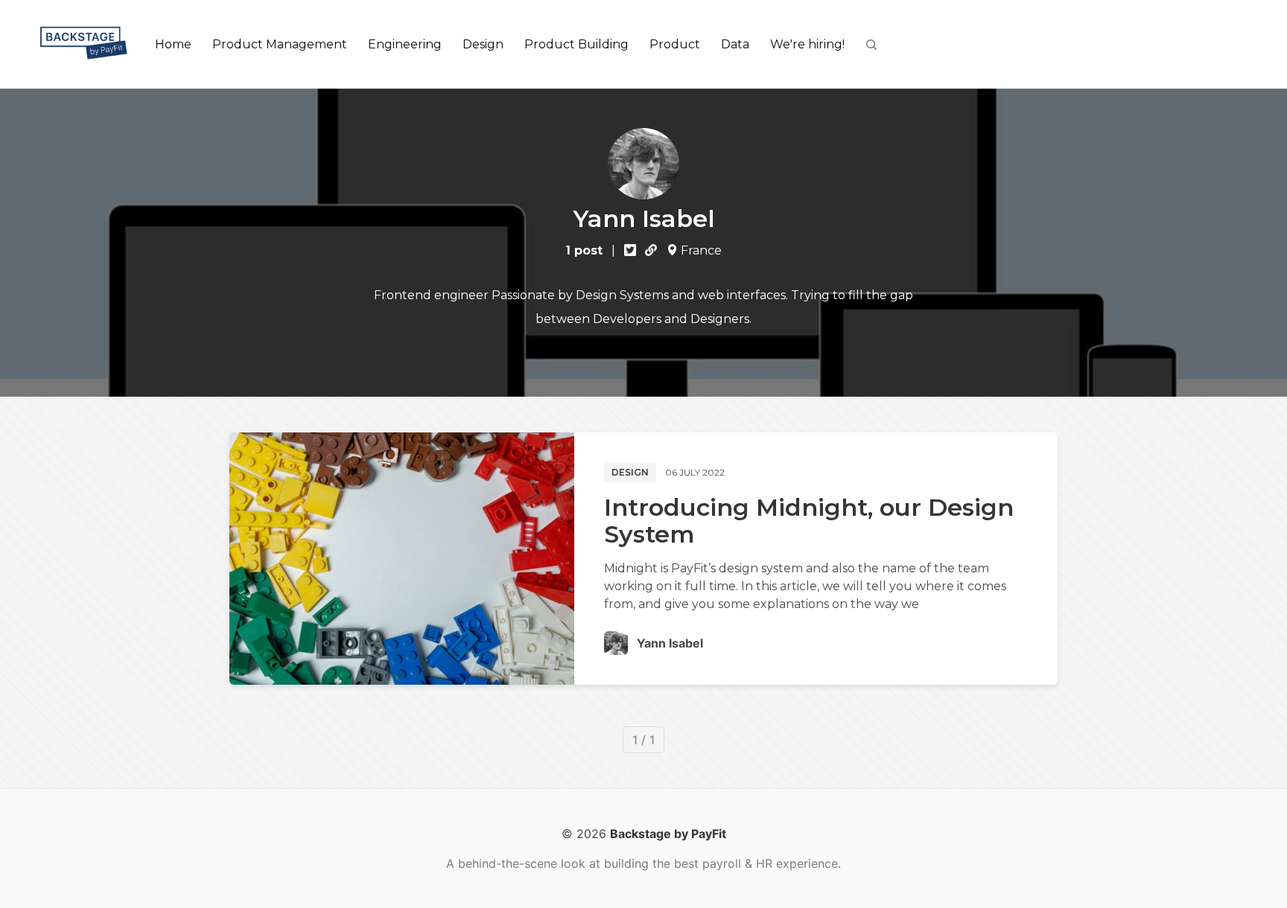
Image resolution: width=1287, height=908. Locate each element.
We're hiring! (807, 44)
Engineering (405, 44)
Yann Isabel (670, 643)
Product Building (576, 44)
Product (674, 44)
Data (735, 44)
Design (483, 44)
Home (173, 44)
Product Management (279, 44)
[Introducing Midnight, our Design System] (401, 558)
